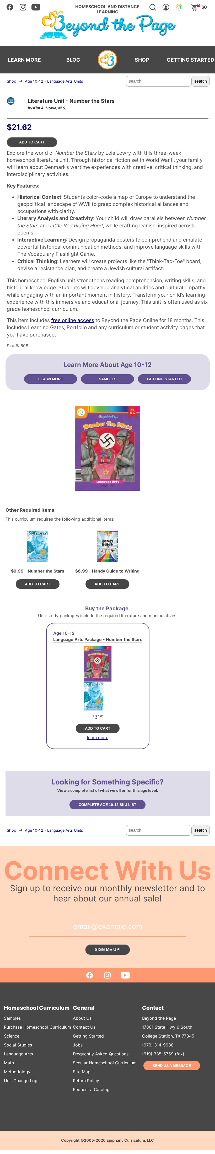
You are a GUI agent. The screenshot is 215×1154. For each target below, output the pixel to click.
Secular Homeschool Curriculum (105, 1062)
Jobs (78, 1045)
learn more (97, 737)
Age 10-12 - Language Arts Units (54, 81)
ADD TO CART (32, 142)
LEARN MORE (24, 60)
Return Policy (86, 1080)
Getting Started (88, 1036)
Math (9, 1062)
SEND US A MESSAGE (172, 1066)
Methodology (17, 1071)
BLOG (73, 60)
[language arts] (11, 101)
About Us (82, 1018)
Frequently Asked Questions (100, 1053)
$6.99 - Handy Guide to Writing (107, 571)
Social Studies (18, 1045)
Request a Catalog (91, 1089)
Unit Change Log (20, 1080)
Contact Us (84, 1027)
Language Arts (18, 1053)
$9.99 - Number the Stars (37, 571)
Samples (12, 1018)
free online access (72, 320)
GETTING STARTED (190, 60)
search (200, 81)
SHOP (142, 60)
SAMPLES (107, 379)
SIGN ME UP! (108, 949)
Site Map (81, 1071)
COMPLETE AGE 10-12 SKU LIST (107, 805)
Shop (11, 81)
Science (11, 1036)
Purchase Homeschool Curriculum (37, 1027)
